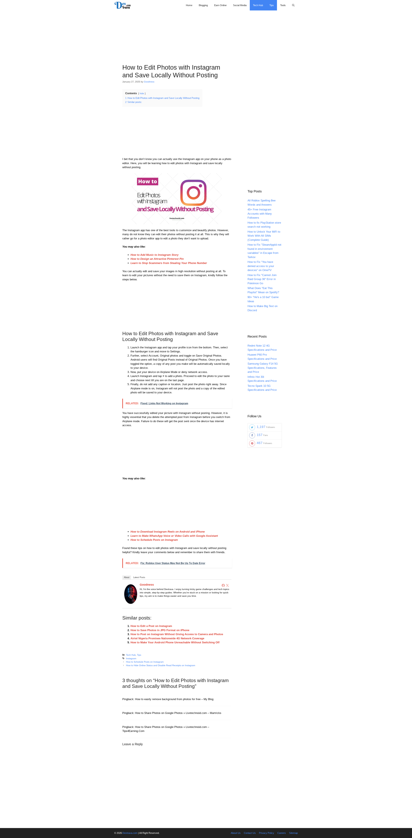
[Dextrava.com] (123, 5)
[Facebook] (223, 585)
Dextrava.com (129, 833)
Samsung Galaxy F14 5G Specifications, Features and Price (263, 367)
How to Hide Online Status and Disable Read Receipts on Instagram (160, 665)
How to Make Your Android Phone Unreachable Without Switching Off (175, 642)
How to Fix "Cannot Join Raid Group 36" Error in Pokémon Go (262, 279)
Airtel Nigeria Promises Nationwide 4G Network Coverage (167, 638)
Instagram (131, 658)
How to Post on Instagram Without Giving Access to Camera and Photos (177, 634)
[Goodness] (130, 602)
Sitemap (293, 833)
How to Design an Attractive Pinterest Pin (157, 258)
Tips (271, 5)
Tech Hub (258, 5)
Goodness (147, 584)
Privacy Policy (266, 833)
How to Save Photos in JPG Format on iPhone (160, 630)
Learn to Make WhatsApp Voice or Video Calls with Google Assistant (174, 535)
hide (142, 93)
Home (189, 5)
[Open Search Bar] (293, 5)
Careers (281, 833)
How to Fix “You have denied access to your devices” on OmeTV (261, 266)
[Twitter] (227, 585)
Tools (283, 5)
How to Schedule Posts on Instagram (154, 539)
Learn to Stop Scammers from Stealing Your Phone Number (169, 263)
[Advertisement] (206, 32)
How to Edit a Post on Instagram (151, 626)
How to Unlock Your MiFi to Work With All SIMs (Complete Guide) (264, 235)
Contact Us (250, 833)
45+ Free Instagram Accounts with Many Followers (260, 213)
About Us (236, 833)
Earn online (220, 5)
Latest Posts (139, 577)
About (126, 577)
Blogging (203, 5)
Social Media (240, 5)
